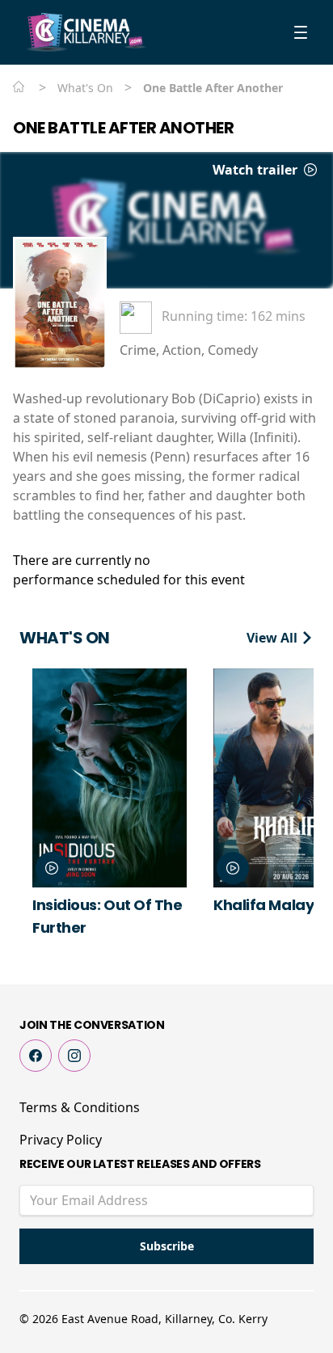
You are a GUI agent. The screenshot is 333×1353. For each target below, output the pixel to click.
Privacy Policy (60, 1140)
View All (274, 638)
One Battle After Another (123, 127)
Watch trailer (257, 170)
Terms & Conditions (79, 1107)
